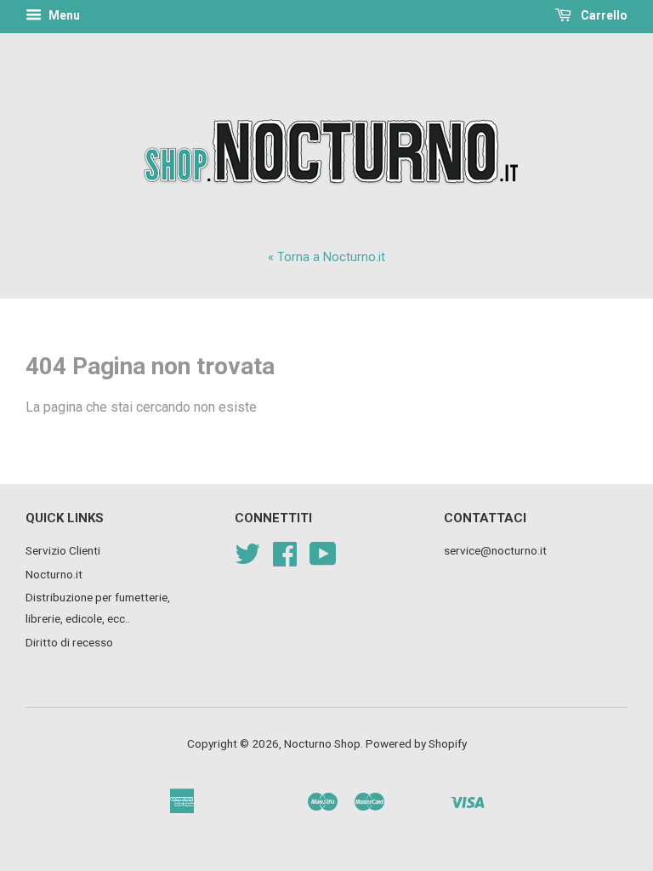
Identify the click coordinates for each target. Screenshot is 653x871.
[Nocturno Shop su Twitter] (247, 559)
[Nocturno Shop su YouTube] (323, 559)
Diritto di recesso (69, 642)
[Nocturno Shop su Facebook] (285, 559)
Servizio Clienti (63, 550)
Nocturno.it (54, 574)
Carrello (602, 15)
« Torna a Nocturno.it (326, 257)
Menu (63, 15)
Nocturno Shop (322, 743)
